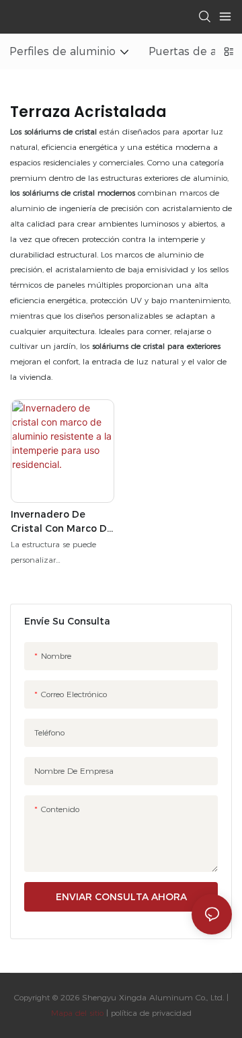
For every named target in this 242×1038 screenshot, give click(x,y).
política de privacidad (150, 1013)
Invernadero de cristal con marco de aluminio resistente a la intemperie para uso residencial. (62, 522)
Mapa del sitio (77, 1013)
